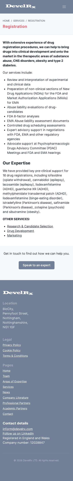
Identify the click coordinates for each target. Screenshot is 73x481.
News (6, 392)
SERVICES (18, 20)
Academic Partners (15, 408)
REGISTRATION (36, 20)
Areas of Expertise (15, 381)
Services (8, 386)
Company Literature (15, 397)
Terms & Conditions (15, 355)
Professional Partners (16, 403)
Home (6, 370)
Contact (8, 413)
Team (6, 376)
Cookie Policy (12, 350)
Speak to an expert (36, 265)
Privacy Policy (12, 345)
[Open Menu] (64, 6)
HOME (6, 20)
